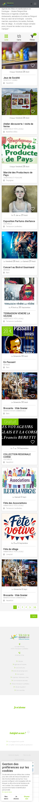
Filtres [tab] (32, 40)
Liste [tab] (6, 40)
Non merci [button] (6, 798)
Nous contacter (19, 759)
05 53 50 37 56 (19, 655)
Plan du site (27, 755)
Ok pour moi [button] (27, 798)
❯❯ (34, 607)
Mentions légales (13, 755)
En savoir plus (7, 792)
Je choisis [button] (16, 798)
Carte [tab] (19, 40)
